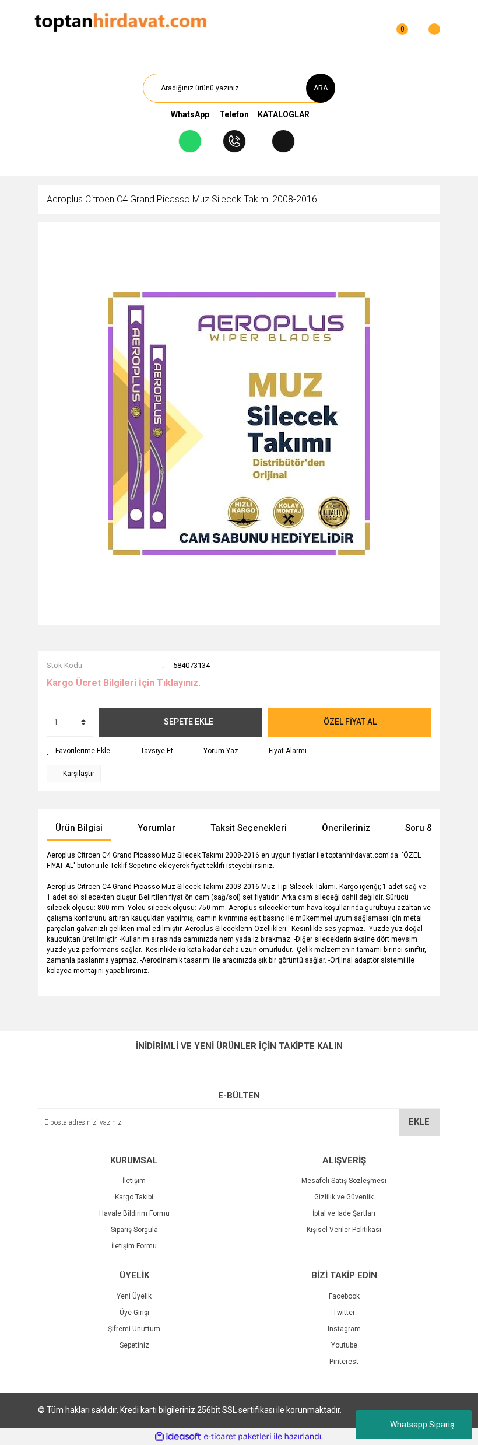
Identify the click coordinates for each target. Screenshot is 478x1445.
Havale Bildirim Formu (134, 1213)
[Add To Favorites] (78, 751)
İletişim (134, 1181)
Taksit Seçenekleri (248, 828)
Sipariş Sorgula (134, 1230)
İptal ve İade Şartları (343, 1213)
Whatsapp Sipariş (422, 1424)
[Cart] (428, 23)
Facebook (344, 1296)
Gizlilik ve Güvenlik (344, 1197)
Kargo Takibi (134, 1197)
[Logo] (120, 23)
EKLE (419, 1122)
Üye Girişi (134, 1312)
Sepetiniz (134, 1345)
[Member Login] (373, 23)
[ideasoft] (177, 1436)
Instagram (344, 1329)
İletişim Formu (134, 1246)
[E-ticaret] (237, 1437)
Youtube (344, 1345)
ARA (321, 88)
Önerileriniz (346, 828)
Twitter (344, 1312)
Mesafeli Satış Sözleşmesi (343, 1181)
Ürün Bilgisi (79, 828)
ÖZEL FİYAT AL (350, 721)
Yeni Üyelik (134, 1296)
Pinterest (343, 1361)
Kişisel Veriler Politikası (344, 1230)
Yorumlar (156, 828)
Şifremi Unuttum (134, 1329)
